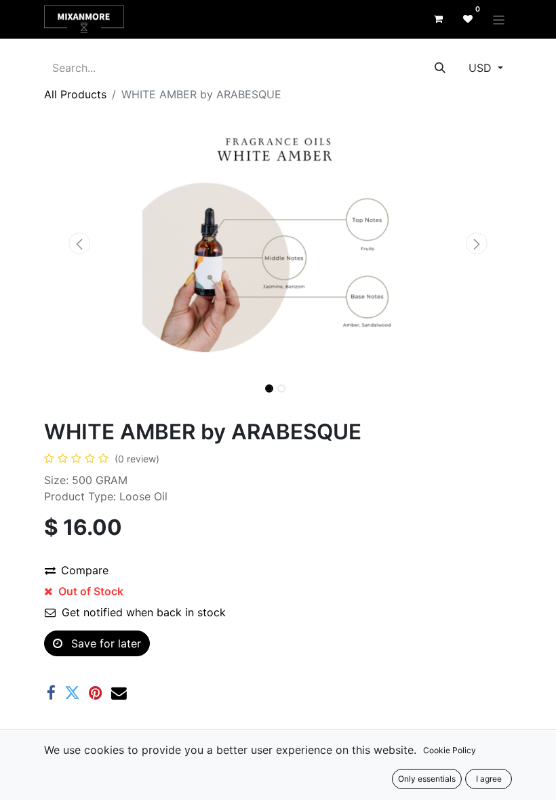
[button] (79, 243)
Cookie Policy (449, 750)
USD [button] (482, 68)
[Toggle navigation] (498, 19)
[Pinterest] (95, 693)
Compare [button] (84, 570)
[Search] (440, 68)
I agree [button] (489, 779)
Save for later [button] (104, 643)
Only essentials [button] (427, 779)
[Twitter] (72, 693)
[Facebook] (51, 693)
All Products (75, 94)
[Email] (119, 693)
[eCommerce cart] (438, 19)
